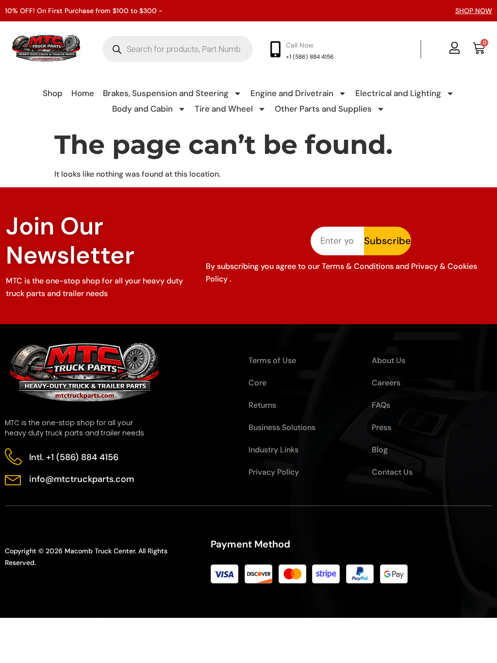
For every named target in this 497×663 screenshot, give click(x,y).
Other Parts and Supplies (323, 108)
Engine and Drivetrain (291, 93)
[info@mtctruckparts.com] (13, 478)
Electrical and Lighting (398, 93)
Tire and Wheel (224, 108)
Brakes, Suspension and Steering (166, 93)
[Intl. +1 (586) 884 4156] (13, 456)
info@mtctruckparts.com (81, 479)
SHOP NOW (473, 10)
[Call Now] (275, 49)
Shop (53, 93)
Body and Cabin (142, 108)
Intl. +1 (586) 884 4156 (73, 457)
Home (82, 93)
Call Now (300, 45)
